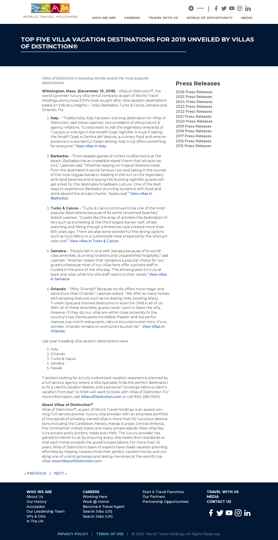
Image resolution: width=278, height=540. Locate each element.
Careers (132, 18)
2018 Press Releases (194, 131)
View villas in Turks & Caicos (94, 241)
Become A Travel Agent (103, 507)
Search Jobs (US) (97, 511)
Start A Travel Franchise (163, 492)
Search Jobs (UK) (98, 516)
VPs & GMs (36, 516)
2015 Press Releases (193, 146)
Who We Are (104, 18)
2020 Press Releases (194, 121)
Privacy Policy (73, 534)
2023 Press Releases (194, 106)
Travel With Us (163, 18)
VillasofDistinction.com (101, 397)
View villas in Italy (91, 146)
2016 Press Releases (194, 141)
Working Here (95, 497)
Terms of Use (110, 534)
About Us (34, 497)
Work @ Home (96, 502)
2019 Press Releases (194, 126)
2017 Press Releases (194, 136)
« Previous (35, 473)
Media (246, 18)
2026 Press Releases (194, 92)
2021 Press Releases (194, 116)
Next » (60, 473)
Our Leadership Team (45, 511)
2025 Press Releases (194, 97)
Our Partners (153, 497)
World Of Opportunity (209, 18)
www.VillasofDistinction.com (77, 461)
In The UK (35, 521)
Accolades (35, 507)
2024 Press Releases (194, 102)
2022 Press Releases (194, 111)
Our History (36, 502)
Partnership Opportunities (165, 502)
